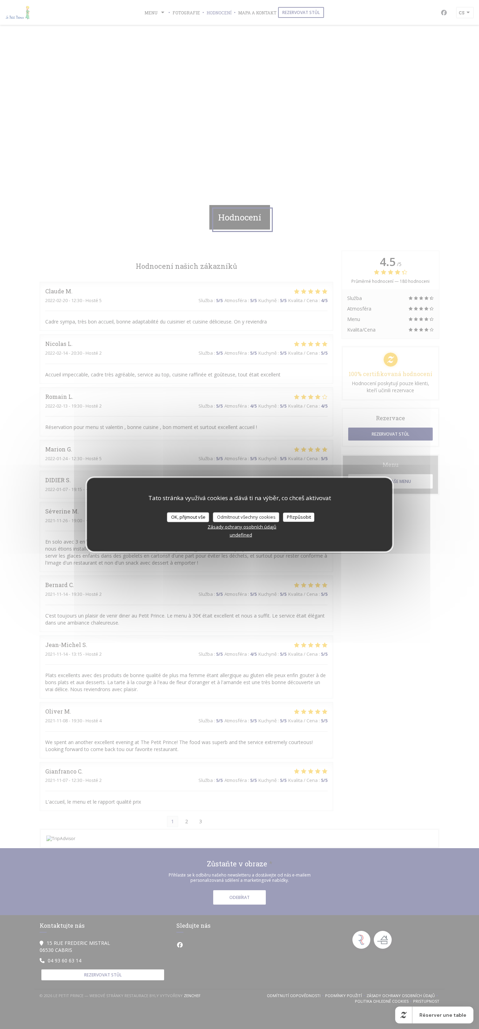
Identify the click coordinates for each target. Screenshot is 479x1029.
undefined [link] (241, 534)
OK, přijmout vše (188, 517)
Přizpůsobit (299, 517)
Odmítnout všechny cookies (246, 517)
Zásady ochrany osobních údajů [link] (242, 526)
